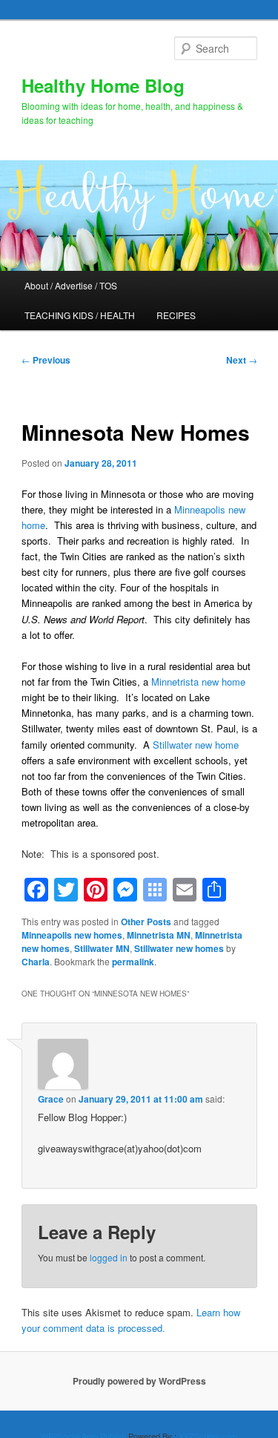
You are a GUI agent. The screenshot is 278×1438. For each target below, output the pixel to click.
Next (241, 360)
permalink (133, 961)
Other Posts (146, 921)
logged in (109, 1257)
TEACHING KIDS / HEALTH (79, 315)
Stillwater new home (196, 745)
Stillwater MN (102, 948)
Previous (45, 360)
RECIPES (176, 315)
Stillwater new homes (179, 948)
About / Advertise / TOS (70, 285)
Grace (51, 1099)
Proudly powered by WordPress (139, 1381)
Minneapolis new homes (71, 935)
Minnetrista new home (198, 681)
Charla (35, 961)
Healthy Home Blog (103, 85)
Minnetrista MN (159, 935)
